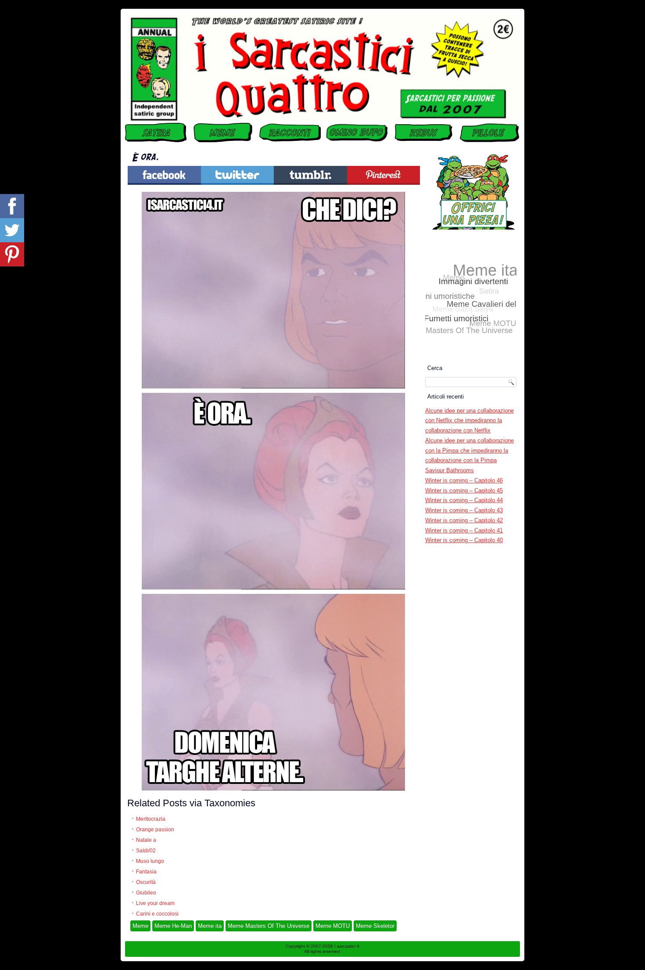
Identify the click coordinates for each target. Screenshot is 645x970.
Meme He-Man (173, 926)
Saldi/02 (146, 851)
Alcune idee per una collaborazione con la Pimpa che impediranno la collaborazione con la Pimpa (469, 450)
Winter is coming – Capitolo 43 (464, 510)
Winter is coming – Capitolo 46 (464, 480)
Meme (140, 926)
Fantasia (146, 872)
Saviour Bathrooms (449, 470)
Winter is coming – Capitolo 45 (464, 490)
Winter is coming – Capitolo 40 (464, 540)
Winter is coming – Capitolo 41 (464, 530)
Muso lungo (150, 861)
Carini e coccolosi (157, 914)
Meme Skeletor (375, 926)
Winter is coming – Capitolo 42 (464, 520)
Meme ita (210, 926)
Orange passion (155, 829)
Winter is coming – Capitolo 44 (464, 500)
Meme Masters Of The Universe (268, 926)
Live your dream (155, 903)
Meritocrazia (150, 819)
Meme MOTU (332, 926)
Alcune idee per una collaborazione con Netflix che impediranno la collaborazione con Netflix (469, 420)
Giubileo (146, 893)
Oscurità (146, 882)
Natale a (146, 840)
